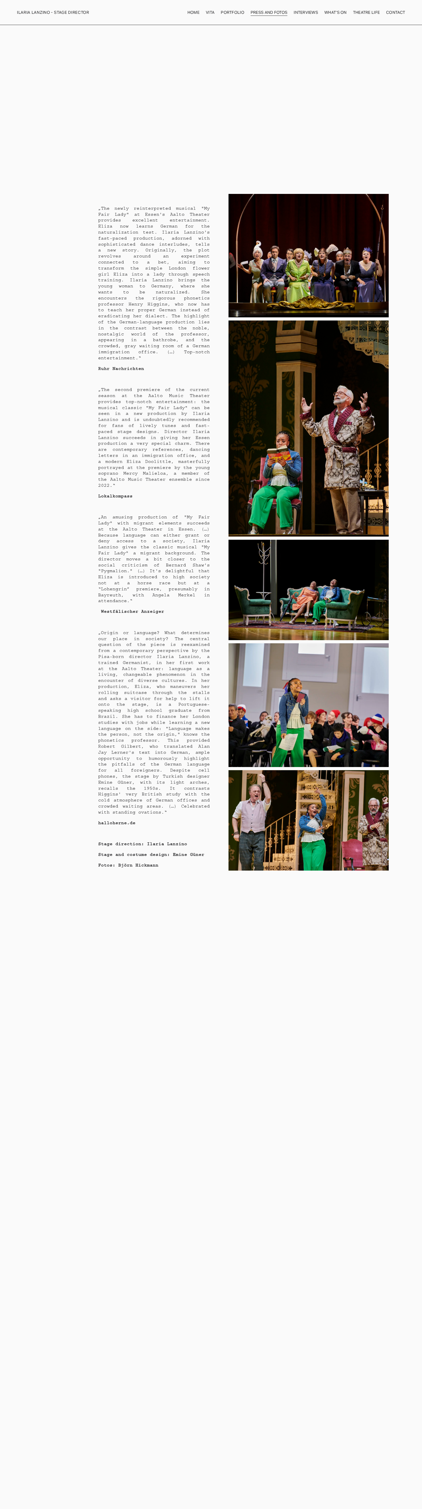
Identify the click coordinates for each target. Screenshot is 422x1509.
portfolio (232, 12)
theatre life (366, 12)
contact (395, 12)
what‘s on (335, 12)
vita (210, 12)
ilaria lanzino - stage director (53, 12)
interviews (306, 12)
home (193, 12)
